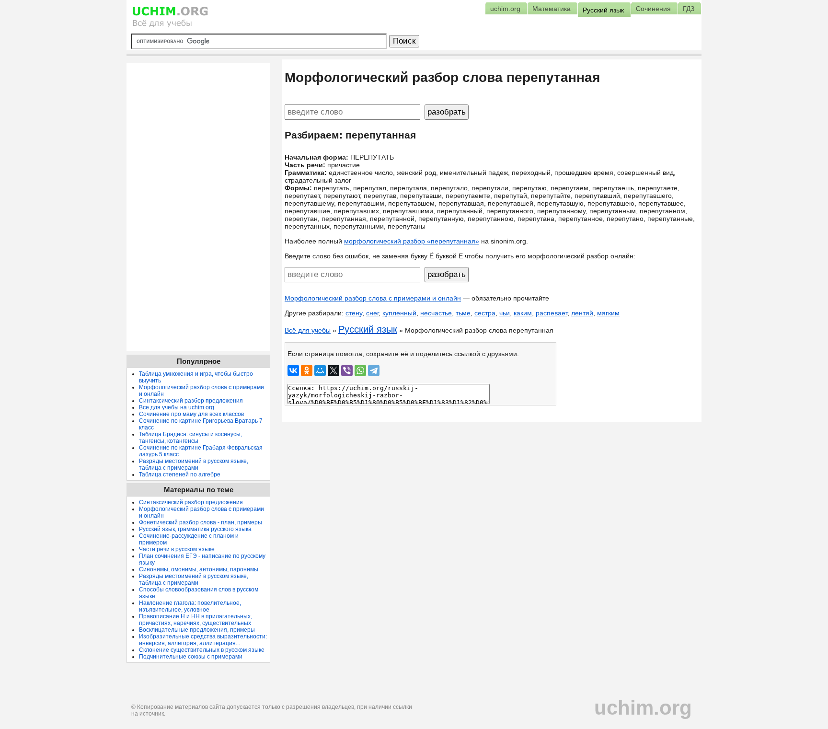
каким (523, 313)
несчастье (436, 313)
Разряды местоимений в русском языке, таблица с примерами (193, 464)
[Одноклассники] (306, 370)
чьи (504, 313)
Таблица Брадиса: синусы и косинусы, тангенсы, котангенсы (190, 437)
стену (353, 313)
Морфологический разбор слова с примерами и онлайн (373, 298)
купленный (399, 313)
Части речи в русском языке (177, 549)
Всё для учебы (308, 330)
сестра (484, 313)
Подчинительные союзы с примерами (190, 656)
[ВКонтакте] (293, 370)
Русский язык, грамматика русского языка (195, 529)
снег (372, 313)
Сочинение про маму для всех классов (191, 414)
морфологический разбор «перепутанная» (411, 241)
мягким (608, 313)
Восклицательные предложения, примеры (197, 629)
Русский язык (367, 329)
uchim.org (643, 707)
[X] (333, 370)
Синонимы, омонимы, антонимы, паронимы (198, 569)
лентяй (582, 313)
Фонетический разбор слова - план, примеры (200, 522)
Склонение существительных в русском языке (201, 650)
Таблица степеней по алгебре (179, 474)
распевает (551, 313)
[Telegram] (374, 370)
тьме (463, 313)
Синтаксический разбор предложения (191, 400)
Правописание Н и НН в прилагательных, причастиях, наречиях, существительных (195, 619)
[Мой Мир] (320, 370)
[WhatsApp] (360, 370)
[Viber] (347, 370)
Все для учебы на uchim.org (176, 407)
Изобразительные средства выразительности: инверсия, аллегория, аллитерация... (203, 640)
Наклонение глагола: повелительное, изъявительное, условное (190, 606)
